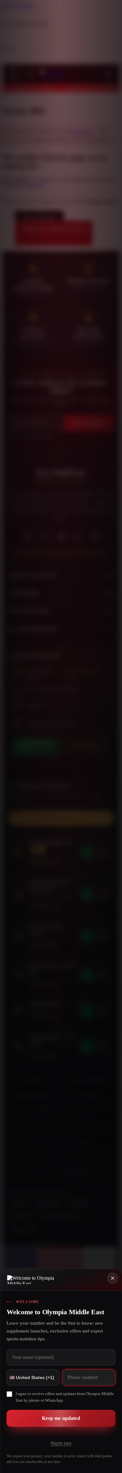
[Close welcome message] (112, 1278)
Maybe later (61, 1443)
